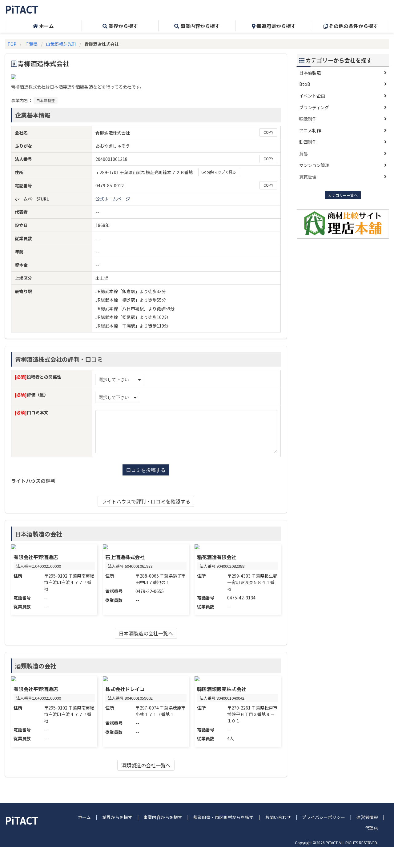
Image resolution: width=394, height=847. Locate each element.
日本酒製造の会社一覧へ (146, 633)
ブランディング (314, 107)
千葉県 (31, 44)
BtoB (304, 84)
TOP (11, 44)
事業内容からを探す (162, 817)
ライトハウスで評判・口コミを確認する (146, 501)
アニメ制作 (310, 130)
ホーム (46, 26)
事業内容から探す (200, 26)
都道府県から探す (276, 26)
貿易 (303, 153)
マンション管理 (314, 165)
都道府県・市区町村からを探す (223, 817)
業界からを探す (117, 817)
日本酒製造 (45, 100)
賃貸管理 (307, 176)
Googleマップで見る (218, 171)
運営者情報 (367, 817)
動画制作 (307, 142)
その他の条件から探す (353, 26)
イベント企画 (312, 96)
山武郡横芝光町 (61, 44)
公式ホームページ (112, 199)
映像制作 (307, 119)
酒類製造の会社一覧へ (146, 765)
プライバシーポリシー (323, 817)
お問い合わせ (278, 817)
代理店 (371, 828)
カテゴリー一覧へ (343, 195)
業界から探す (123, 26)
